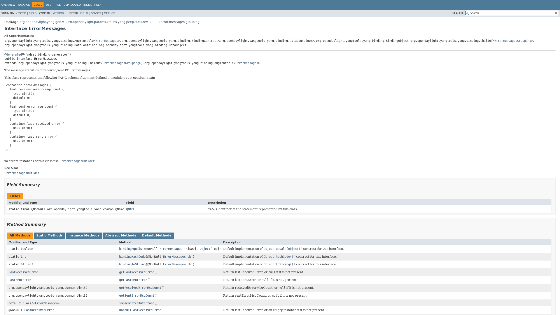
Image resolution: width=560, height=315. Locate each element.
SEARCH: (458, 13)
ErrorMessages (106, 40)
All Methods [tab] (20, 235)
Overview (8, 4)
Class (27, 303)
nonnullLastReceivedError (140, 310)
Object (205, 248)
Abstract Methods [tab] (120, 235)
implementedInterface (136, 303)
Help (97, 4)
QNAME (130, 209)
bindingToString (132, 264)
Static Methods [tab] (49, 235)
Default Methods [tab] (156, 235)
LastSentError (20, 280)
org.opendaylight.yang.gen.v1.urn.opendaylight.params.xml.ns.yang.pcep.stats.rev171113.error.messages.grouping (109, 22)
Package (24, 4)
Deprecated (72, 4)
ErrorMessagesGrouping (512, 40)
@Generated (13, 54)
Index (87, 4)
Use (48, 4)
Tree (57, 4)
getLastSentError (133, 280)
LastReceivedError (23, 272)
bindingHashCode (132, 256)
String (26, 264)
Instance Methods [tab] (83, 235)
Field (33, 13)
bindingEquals (130, 248)
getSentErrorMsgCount (136, 295)
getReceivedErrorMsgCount (140, 287)
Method (58, 13)
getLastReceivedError (136, 272)
